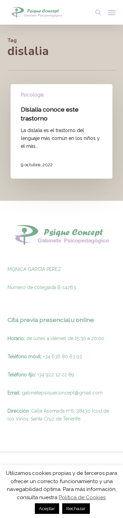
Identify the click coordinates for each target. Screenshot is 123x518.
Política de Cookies (82, 497)
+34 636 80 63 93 (62, 356)
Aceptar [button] (47, 508)
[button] (111, 12)
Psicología (32, 95)
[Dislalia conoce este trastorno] (62, 131)
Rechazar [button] (76, 508)
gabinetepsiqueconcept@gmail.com (62, 393)
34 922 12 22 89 (56, 374)
